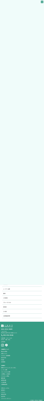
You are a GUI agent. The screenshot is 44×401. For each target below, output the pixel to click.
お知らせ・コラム (5, 388)
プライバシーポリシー (6, 398)
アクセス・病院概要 (5, 355)
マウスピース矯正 (5, 376)
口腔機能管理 (6, 316)
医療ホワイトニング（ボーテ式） (8, 367)
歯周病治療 (3, 380)
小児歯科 (5, 298)
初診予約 (3, 396)
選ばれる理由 (4, 351)
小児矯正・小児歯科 (5, 374)
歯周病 (5, 307)
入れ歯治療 (3, 382)
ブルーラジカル (7, 302)
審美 (4, 293)
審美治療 (3, 378)
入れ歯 (5, 311)
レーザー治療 (6, 289)
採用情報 (3, 361)
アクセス (3, 392)
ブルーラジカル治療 (5, 371)
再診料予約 (3, 357)
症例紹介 (3, 390)
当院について (4, 353)
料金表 (2, 359)
